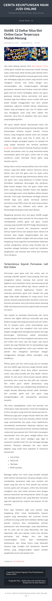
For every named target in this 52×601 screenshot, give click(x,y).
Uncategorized (18, 561)
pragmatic (8, 148)
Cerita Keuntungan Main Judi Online (26, 7)
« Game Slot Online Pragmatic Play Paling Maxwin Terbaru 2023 (24, 573)
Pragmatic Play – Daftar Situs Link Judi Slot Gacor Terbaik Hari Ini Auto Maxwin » (27, 582)
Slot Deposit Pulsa (40, 66)
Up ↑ (27, 596)
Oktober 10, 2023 (11, 43)
